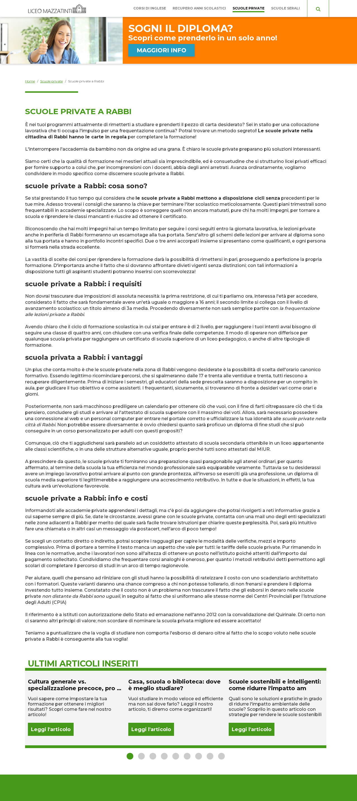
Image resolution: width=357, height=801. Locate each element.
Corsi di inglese (149, 8)
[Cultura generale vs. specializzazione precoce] (75, 707)
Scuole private (248, 8)
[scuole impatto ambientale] (276, 707)
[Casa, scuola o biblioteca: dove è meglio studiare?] (175, 707)
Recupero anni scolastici (199, 8)
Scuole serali (285, 8)
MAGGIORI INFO (161, 50)
